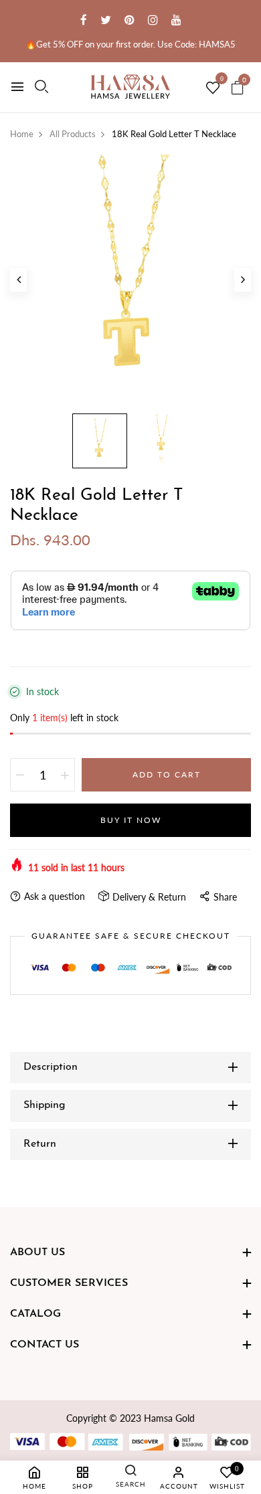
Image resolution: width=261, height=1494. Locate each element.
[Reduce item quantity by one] (20, 775)
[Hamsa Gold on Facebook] (83, 20)
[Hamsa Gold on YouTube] (176, 20)
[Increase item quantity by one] (65, 775)
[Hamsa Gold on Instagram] (153, 20)
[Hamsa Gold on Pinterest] (129, 20)
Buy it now (130, 820)
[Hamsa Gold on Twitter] (105, 20)
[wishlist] (213, 88)
